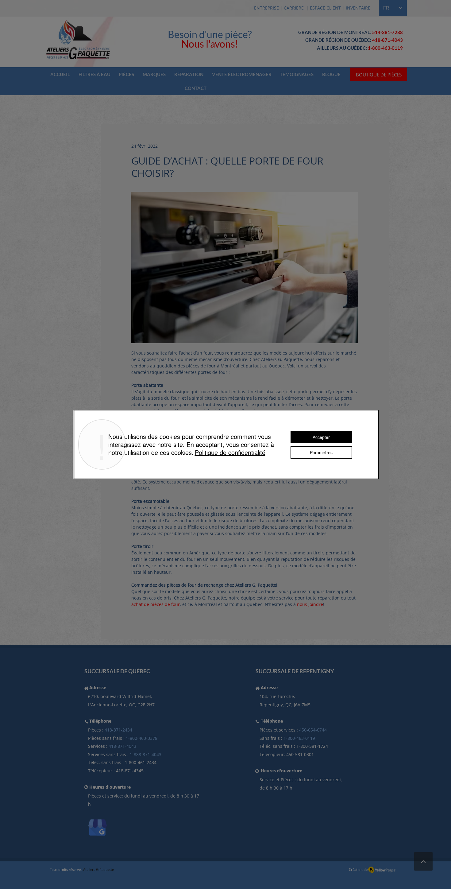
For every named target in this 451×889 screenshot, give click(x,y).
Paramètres (321, 452)
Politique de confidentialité (230, 452)
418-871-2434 (118, 730)
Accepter (321, 437)
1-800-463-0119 (299, 738)
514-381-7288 (387, 32)
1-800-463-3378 (141, 738)
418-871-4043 (387, 40)
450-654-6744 (313, 730)
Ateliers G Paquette (98, 870)
